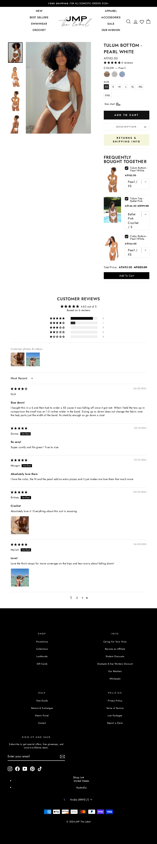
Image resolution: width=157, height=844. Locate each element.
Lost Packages (115, 715)
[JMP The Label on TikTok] (40, 769)
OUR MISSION (111, 30)
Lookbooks (41, 656)
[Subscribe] (62, 756)
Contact (42, 723)
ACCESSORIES (111, 17)
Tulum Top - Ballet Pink (137, 199)
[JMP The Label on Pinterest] (32, 769)
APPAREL (111, 11)
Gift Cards (42, 663)
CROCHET (39, 30)
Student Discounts (115, 656)
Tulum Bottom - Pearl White (139, 169)
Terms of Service (115, 708)
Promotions (42, 641)
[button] (112, 63)
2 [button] (77, 598)
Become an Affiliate (115, 648)
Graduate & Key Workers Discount (115, 663)
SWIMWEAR (39, 24)
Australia (81, 787)
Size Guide (42, 700)
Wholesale (115, 678)
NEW (39, 11)
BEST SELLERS (39, 17)
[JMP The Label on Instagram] (10, 769)
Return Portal (42, 715)
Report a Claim (115, 723)
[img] (19, 389)
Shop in (78, 777)
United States (81, 781)
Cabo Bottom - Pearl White (138, 237)
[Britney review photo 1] (20, 525)
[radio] (107, 75)
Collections (42, 648)
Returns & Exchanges (42, 708)
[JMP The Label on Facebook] (17, 769)
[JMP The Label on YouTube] (25, 769)
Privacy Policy (115, 700)
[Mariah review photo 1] (20, 577)
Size (110, 104)
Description (126, 126)
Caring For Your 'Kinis (115, 641)
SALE (110, 24)
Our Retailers (115, 671)
